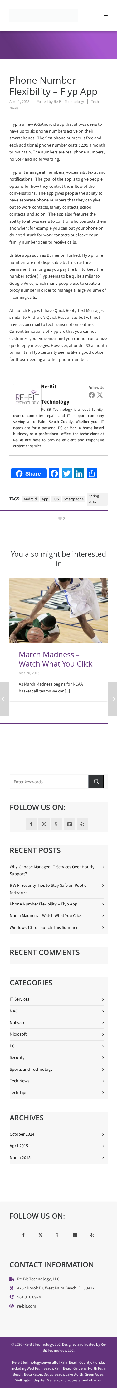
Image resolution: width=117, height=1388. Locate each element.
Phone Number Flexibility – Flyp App (43, 904)
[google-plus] (56, 824)
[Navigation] (106, 15)
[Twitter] (100, 395)
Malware (17, 1023)
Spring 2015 (94, 498)
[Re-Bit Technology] (27, 387)
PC (12, 1046)
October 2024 (22, 1134)
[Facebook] (91, 395)
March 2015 (20, 1158)
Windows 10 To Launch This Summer (44, 927)
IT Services (19, 999)
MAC (14, 1011)
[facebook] (31, 824)
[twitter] (44, 824)
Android (30, 499)
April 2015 (19, 1146)
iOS (56, 499)
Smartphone (74, 499)
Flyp (13, 124)
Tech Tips (18, 1092)
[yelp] (82, 824)
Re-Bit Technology (69, 101)
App (45, 499)
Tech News (19, 1081)
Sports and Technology (31, 1069)
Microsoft (18, 1034)
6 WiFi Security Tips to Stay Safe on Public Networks (48, 888)
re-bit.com (26, 1306)
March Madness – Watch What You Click (56, 659)
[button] (96, 781)
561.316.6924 (29, 1297)
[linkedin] (69, 824)
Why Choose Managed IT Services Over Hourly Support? (52, 870)
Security (17, 1057)
